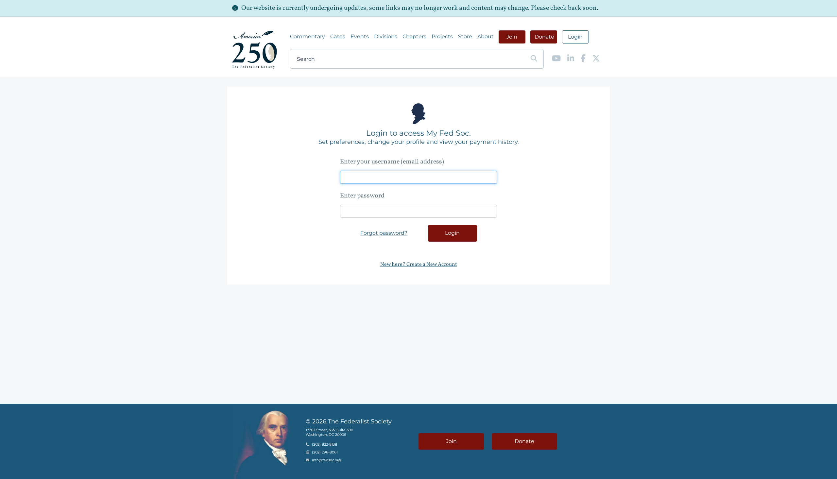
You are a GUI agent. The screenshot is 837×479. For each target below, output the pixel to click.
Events (359, 36)
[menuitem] (307, 37)
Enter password (362, 195)
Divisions (385, 36)
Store (465, 36)
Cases (337, 36)
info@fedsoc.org (326, 460)
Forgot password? (383, 233)
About (485, 36)
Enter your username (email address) (392, 161)
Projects (442, 36)
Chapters (414, 36)
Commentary (307, 36)
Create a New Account (431, 264)
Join (511, 37)
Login (575, 37)
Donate (544, 37)
